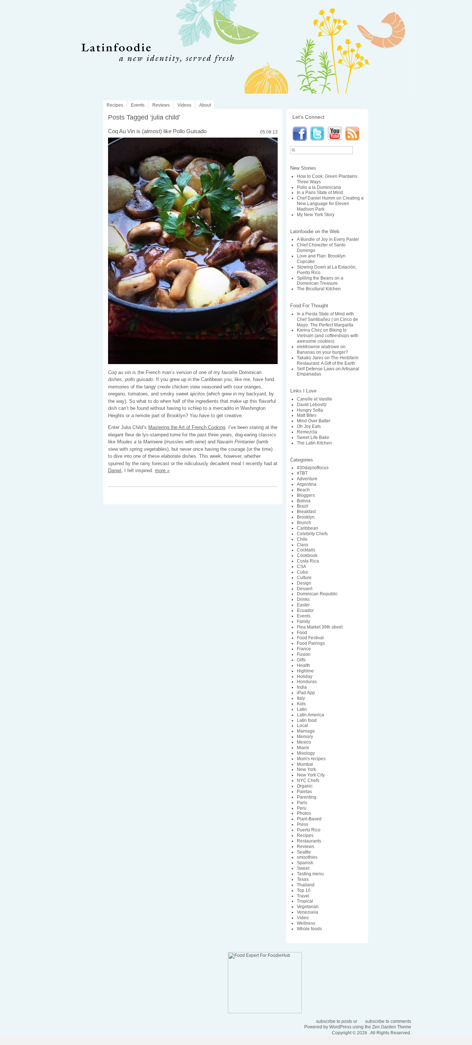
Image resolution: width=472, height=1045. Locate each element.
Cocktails (306, 550)
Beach (303, 489)
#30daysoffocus (313, 467)
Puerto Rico (308, 830)
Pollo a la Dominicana (319, 187)
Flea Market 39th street (320, 627)
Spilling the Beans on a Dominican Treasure (320, 281)
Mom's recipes (311, 758)
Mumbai (305, 764)
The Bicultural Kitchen (319, 288)
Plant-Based (309, 818)
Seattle (304, 852)
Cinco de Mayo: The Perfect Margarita (327, 322)
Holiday (304, 676)
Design (304, 583)
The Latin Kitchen (314, 443)
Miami (303, 747)
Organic (305, 786)
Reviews (161, 105)
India (302, 687)
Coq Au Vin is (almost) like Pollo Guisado (157, 131)
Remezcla (307, 432)
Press (302, 824)
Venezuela (307, 912)
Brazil (302, 506)
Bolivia (303, 501)
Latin (302, 709)
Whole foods (309, 928)
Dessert (304, 588)
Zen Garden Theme (391, 1027)
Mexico (304, 742)
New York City (311, 775)
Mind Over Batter (313, 420)
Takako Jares (310, 357)
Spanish (305, 862)
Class (302, 544)
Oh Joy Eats (309, 426)
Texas (303, 879)
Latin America (310, 714)
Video (303, 917)
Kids (301, 703)
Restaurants (309, 841)
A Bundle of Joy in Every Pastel (328, 239)
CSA (301, 566)
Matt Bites (306, 415)
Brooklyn (306, 517)
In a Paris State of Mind (320, 192)
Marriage (306, 731)
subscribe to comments (388, 1021)
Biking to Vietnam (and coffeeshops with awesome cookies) (327, 336)
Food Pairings (311, 643)
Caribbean (307, 528)
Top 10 (303, 890)
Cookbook (307, 555)
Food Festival (310, 637)
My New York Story (315, 214)
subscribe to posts (334, 1021)
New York (306, 769)
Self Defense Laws (315, 368)
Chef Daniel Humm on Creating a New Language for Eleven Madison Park (330, 203)
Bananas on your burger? (322, 352)
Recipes (115, 105)
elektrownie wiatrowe (318, 346)
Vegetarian (308, 906)
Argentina (306, 484)
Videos (184, 105)
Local (302, 725)
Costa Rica (308, 561)
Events (138, 105)
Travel (303, 896)
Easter (303, 605)
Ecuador (305, 610)
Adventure (307, 478)
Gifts (301, 659)
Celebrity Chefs (312, 533)
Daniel (114, 470)
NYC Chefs (308, 780)
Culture (304, 577)
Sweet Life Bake (313, 437)
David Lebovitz (312, 404)
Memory (305, 736)
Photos (304, 813)
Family (303, 621)
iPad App (306, 692)
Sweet (303, 868)
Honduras (307, 681)
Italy (301, 698)
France (304, 648)
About (205, 105)
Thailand (306, 884)
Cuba (302, 572)
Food (302, 632)
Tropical (305, 901)
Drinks (303, 599)
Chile (302, 539)
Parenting (306, 797)
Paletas (304, 791)
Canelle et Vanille (314, 399)
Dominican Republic (317, 593)
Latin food (307, 720)
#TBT (302, 473)
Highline (305, 671)
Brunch (304, 522)
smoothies (307, 857)
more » (162, 470)
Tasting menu (310, 873)
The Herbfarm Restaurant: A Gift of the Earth (327, 360)
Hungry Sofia (310, 410)
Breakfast (306, 511)
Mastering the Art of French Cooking (186, 427)
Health (303, 665)
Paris (302, 802)
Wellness (306, 923)
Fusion (303, 654)
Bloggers (306, 495)
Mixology (306, 753)
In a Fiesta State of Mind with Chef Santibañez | (325, 316)
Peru (301, 808)
